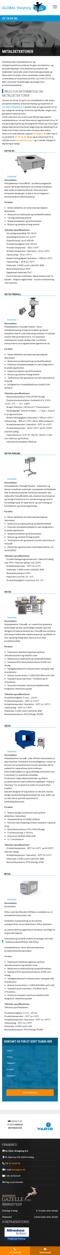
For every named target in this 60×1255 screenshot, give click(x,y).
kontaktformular (24, 140)
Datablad (11, 176)
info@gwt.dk (39, 133)
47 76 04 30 (9, 18)
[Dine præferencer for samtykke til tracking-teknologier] (2, 941)
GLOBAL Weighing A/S (13, 107)
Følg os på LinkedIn (14, 1182)
